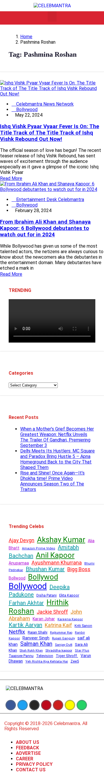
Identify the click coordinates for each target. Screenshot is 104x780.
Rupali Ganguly (63, 638)
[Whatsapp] (82, 705)
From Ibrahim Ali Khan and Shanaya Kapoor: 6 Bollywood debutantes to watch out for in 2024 (45, 228)
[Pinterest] (46, 705)
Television (44, 656)
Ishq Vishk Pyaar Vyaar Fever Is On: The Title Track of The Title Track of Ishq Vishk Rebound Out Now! (49, 132)
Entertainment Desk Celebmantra (49, 199)
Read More (11, 178)
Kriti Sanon (83, 625)
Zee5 (74, 661)
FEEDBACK (27, 747)
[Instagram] (34, 705)
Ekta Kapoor (69, 595)
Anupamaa (19, 563)
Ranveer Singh (36, 638)
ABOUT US (27, 742)
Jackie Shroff (52, 612)
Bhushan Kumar (45, 569)
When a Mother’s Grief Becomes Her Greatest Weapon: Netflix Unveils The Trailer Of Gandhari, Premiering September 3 (57, 437)
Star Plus (82, 650)
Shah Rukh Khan (31, 650)
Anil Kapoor (55, 555)
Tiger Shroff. (67, 656)
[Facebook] (10, 705)
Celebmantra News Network (44, 104)
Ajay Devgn (21, 540)
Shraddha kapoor (58, 650)
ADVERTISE (28, 753)
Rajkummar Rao (61, 632)
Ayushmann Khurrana (56, 563)
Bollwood (17, 578)
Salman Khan (36, 644)
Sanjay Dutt (63, 645)
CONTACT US (31, 769)
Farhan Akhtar (26, 602)
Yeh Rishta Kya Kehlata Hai (46, 661)
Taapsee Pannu (21, 656)
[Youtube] (58, 705)
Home (26, 36)
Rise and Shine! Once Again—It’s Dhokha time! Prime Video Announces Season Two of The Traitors (52, 481)
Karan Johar (44, 619)
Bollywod (43, 577)
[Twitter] (22, 705)
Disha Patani (46, 595)
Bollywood (26, 109)
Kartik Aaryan (25, 624)
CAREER (24, 758)
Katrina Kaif (58, 625)
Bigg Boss (78, 569)
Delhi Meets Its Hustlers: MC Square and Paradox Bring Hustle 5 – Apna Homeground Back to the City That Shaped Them (57, 459)
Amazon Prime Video (38, 548)
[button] (52, 16)
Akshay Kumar (61, 539)
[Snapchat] (70, 705)
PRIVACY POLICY (34, 764)
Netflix (17, 631)
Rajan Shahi (37, 632)
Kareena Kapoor (70, 619)
